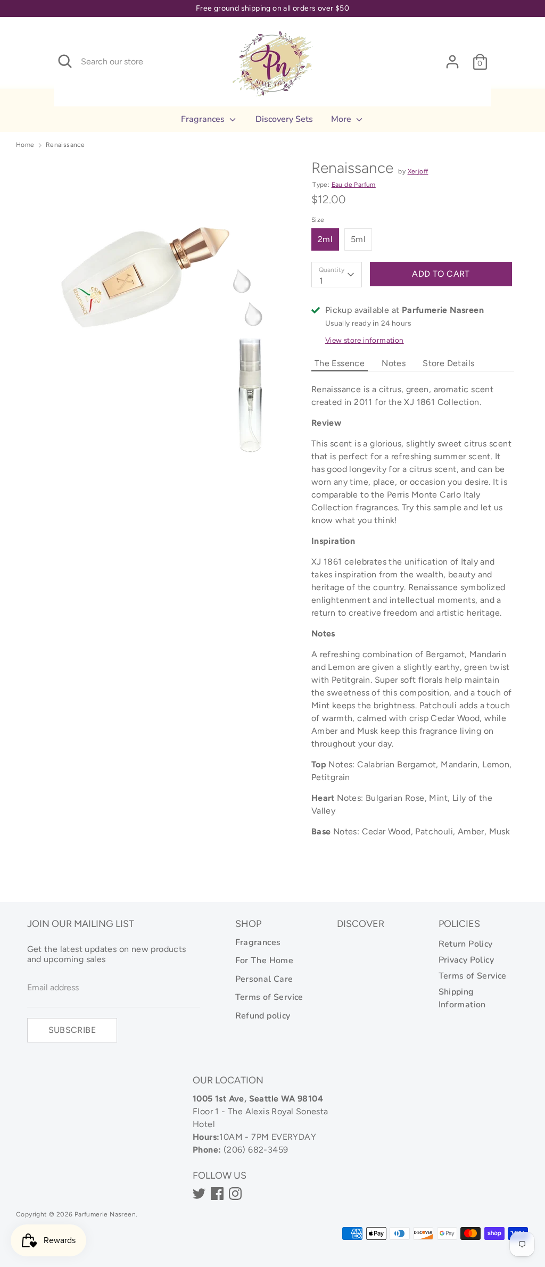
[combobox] (336, 274)
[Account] (452, 57)
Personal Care (264, 979)
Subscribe (72, 1030)
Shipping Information (462, 998)
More (342, 119)
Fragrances (204, 119)
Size (318, 219)
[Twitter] (199, 1193)
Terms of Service (269, 997)
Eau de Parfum (354, 184)
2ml (325, 239)
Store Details (448, 363)
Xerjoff (418, 171)
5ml (358, 239)
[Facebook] (217, 1193)
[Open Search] (65, 61)
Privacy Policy (466, 960)
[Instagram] (235, 1193)
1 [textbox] (321, 281)
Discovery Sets (284, 119)
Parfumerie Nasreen (105, 1214)
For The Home (264, 960)
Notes (394, 363)
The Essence (340, 363)
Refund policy (263, 1016)
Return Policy (466, 944)
